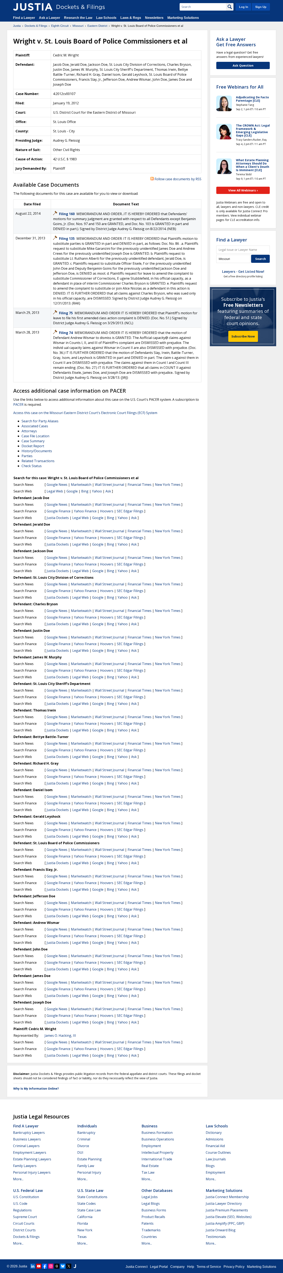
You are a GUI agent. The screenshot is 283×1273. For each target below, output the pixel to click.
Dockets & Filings (26, 1236)
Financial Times (139, 484)
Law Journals (216, 1159)
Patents (148, 1223)
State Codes (86, 1203)
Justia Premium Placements (227, 1210)
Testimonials (216, 1236)
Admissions (214, 1139)
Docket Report (33, 446)
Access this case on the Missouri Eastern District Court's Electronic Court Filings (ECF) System (85, 413)
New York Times (167, 484)
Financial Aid (215, 1146)
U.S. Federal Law (28, 1190)
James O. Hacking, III (60, 1035)
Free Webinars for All (239, 86)
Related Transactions (38, 461)
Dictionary (214, 1132)
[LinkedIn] (32, 1266)
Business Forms (154, 1210)
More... (18, 1179)
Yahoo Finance (85, 511)
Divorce (83, 1146)
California (84, 1217)
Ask (108, 491)
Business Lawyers (27, 1139)
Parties (27, 456)
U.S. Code (20, 1203)
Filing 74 (66, 332)
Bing (84, 491)
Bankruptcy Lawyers (29, 1132)
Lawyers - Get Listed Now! (243, 271)
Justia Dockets (58, 517)
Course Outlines (218, 1152)
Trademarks (151, 1230)
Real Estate (150, 1165)
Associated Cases (35, 426)
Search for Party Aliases (40, 421)
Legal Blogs (151, 1203)
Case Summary (33, 441)
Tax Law (148, 1172)
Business (149, 1125)
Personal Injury (89, 1172)
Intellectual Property (157, 1152)
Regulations (22, 1210)
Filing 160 (67, 214)
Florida (82, 1223)
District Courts (24, 1230)
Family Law (85, 1165)
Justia (22, 1266)
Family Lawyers (24, 1165)
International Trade (157, 1159)
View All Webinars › (243, 190)
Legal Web (55, 491)
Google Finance (58, 511)
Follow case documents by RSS (177, 179)
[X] (68, 1266)
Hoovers (106, 511)
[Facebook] (44, 1266)
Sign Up (260, 7)
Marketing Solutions (183, 17)
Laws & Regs (130, 17)
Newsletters (154, 17)
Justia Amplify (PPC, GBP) (225, 1223)
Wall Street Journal (109, 484)
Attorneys (29, 431)
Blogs (210, 1165)
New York (84, 1230)
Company (177, 1266)
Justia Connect (137, 1266)
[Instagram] (50, 1266)
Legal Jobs (150, 1197)
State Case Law (89, 1210)
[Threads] (56, 1266)
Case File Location (35, 436)
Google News (57, 484)
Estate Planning (89, 1159)
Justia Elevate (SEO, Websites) (229, 1217)
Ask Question (243, 65)
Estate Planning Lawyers (32, 1159)
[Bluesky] (62, 1266)
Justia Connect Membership (227, 1197)
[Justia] (32, 7)
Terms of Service (209, 1266)
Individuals (87, 1125)
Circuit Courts (23, 1223)
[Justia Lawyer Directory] (74, 1266)
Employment (151, 1146)
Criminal (83, 1139)
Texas (82, 1236)
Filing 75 (66, 313)
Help (190, 1266)
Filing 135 (67, 238)
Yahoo (97, 491)
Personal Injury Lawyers (32, 1172)
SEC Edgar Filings (130, 511)
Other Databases (157, 1190)
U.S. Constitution (26, 1197)
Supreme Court (25, 1217)
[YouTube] (38, 1266)
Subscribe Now (243, 336)
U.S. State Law (90, 1190)
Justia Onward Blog (221, 1230)
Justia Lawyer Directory (224, 1203)
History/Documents (37, 451)
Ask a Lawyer (50, 17)
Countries (149, 1236)
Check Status (32, 466)
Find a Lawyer (24, 17)
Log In (243, 7)
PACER (18, 404)
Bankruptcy (86, 1132)
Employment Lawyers (29, 1152)
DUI (80, 1152)
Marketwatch (81, 484)
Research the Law (78, 17)
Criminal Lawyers (26, 1146)
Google (72, 491)
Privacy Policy (234, 1266)
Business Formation (157, 1132)
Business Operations (158, 1139)
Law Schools (106, 17)
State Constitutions (92, 1197)
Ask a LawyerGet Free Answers (236, 42)
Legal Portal (159, 1266)
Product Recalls (153, 1217)
